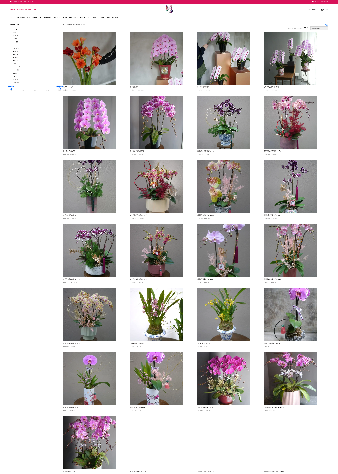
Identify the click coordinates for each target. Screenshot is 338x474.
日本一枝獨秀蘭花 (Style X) (71, 407)
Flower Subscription (70, 18)
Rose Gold (16, 67)
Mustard (16, 45)
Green (15, 42)
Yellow (16, 82)
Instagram (325, 1)
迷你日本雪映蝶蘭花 (203, 87)
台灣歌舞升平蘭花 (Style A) (205, 151)
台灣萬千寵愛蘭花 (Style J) (205, 279)
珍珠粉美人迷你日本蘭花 (271, 87)
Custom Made (20, 18)
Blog (108, 18)
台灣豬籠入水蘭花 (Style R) (205, 471)
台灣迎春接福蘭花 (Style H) (138, 279)
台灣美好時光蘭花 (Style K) (272, 279)
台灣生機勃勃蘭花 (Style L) (71, 343)
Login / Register (311, 9)
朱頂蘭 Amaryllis (68, 87)
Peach (15, 54)
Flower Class (84, 18)
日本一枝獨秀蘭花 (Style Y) (138, 407)
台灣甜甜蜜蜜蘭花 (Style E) (205, 215)
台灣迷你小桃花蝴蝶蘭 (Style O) (274, 407)
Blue (15, 35)
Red (15, 63)
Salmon (16, 70)
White (15, 79)
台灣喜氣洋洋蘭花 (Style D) (138, 215)
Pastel (15, 51)
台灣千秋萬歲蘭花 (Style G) (71, 279)
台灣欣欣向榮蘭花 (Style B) (272, 151)
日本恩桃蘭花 (134, 87)
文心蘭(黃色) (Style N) (204, 343)
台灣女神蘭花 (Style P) (70, 471)
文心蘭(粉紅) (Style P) (137, 343)
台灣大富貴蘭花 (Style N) (205, 407)
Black (15, 32)
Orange (16, 48)
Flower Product (45, 18)
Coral (15, 39)
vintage (15, 76)
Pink (15, 57)
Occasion (57, 18)
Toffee (15, 73)
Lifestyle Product (97, 18)
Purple (16, 60)
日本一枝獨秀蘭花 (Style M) (272, 343)
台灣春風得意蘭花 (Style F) (272, 215)
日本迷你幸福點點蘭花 (137, 151)
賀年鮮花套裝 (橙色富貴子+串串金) (274, 471)
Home (11, 18)
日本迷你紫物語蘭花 (69, 151)
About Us (115, 18)
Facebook (316, 1)
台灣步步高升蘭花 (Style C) (71, 215)
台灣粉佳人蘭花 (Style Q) (138, 471)
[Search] (318, 9)
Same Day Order (32, 18)
